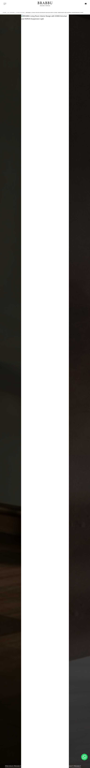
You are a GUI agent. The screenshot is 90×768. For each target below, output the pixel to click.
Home (4, 12)
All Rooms (11, 12)
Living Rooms (20, 12)
